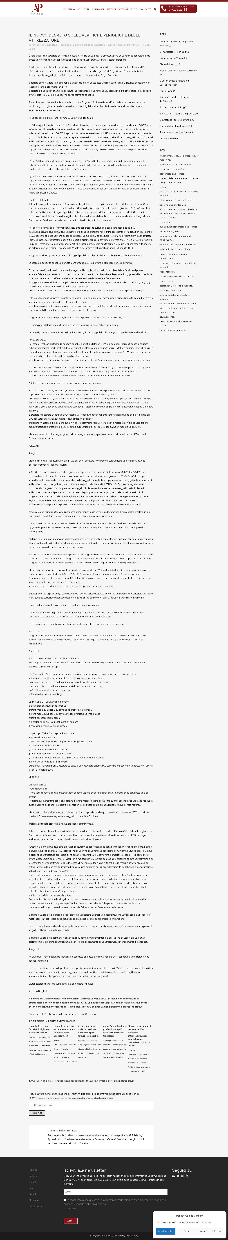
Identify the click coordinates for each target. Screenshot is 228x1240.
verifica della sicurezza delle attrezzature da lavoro (66, 1081)
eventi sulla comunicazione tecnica (178, 227)
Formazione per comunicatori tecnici (178, 70)
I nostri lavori (166, 91)
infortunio (165, 249)
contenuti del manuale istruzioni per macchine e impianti (179, 180)
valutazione (179, 330)
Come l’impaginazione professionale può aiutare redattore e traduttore (114, 1031)
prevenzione (166, 258)
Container (33, 1176)
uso (170, 330)
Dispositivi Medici (168, 64)
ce (174, 169)
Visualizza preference (211, 1231)
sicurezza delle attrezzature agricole (175, 297)
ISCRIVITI (70, 1221)
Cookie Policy (119, 1236)
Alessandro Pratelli (128, 45)
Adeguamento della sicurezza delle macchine (179, 158)
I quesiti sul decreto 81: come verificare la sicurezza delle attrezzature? (65, 1031)
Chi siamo (34, 1200)
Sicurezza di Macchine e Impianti (63, 45)
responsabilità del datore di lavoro (178, 276)
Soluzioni (33, 1170)
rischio (170, 281)
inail (172, 244)
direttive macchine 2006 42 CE (176, 200)
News (31, 1188)
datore (163, 187)
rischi (163, 281)
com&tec (181, 169)
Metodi (32, 1182)
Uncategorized (167, 138)
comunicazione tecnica (172, 174)
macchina (184, 249)
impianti (164, 244)
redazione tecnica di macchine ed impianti (178, 265)
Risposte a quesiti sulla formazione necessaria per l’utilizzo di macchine (89, 1031)
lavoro (174, 249)
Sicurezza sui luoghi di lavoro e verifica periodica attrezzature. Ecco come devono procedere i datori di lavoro (139, 1036)
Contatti (32, 1194)
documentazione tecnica (173, 205)
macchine (165, 254)
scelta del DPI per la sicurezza (176, 286)
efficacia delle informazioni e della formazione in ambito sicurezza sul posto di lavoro (178, 213)
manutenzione (179, 254)
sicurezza (176, 290)
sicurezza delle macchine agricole (178, 304)
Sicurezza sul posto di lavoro (98, 45)
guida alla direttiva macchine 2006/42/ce (175, 238)
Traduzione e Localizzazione (174, 132)
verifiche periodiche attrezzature (116, 1081)
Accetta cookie (165, 1231)
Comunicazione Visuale (171, 58)
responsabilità (167, 272)
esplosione (165, 222)
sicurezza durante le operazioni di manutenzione (178, 310)
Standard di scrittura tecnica (173, 126)
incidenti (180, 244)
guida (176, 231)
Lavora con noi (36, 1206)
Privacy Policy (70, 1208)
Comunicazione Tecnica (172, 52)
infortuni (190, 244)
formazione (166, 231)
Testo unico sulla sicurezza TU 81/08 (176, 323)
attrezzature (185, 164)
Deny (186, 1231)
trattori (163, 330)
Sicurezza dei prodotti (171, 107)
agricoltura (166, 164)
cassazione (165, 169)
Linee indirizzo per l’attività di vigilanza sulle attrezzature (39, 1029)
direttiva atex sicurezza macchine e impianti (179, 193)
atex (175, 164)
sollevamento (167, 317)
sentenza (164, 290)
